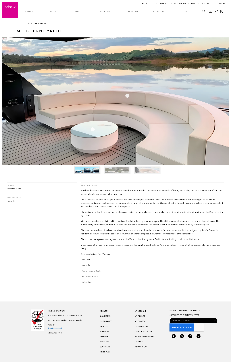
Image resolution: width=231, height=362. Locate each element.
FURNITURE (104, 331)
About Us (146, 3)
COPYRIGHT (139, 342)
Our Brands (180, 3)
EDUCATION (105, 347)
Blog (193, 3)
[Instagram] (182, 336)
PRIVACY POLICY (141, 347)
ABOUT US (104, 311)
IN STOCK (104, 326)
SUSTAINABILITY (106, 321)
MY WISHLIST (140, 316)
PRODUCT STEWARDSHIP (144, 336)
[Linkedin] (199, 336)
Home (29, 23)
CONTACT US (105, 316)
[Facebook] (174, 336)
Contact (222, 3)
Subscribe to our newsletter (184, 315)
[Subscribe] (215, 320)
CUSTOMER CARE (142, 326)
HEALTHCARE (105, 352)
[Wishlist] (216, 12)
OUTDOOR (104, 342)
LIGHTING (104, 336)
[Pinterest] (190, 336)
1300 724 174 (53, 325)
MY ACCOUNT (140, 311)
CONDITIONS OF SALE (143, 331)
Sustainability (162, 3)
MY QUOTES (140, 321)
